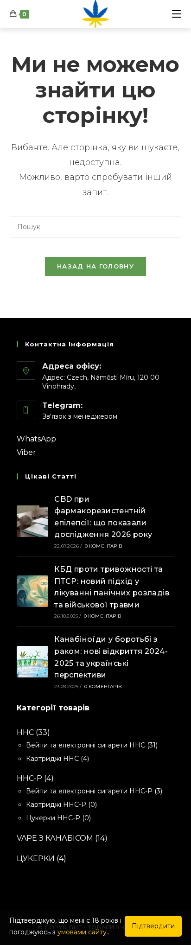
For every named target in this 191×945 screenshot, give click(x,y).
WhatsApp (36, 438)
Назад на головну (95, 266)
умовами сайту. (82, 932)
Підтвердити (153, 926)
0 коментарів (103, 546)
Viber (26, 452)
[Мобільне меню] (176, 14)
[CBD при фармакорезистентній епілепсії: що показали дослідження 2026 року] (32, 521)
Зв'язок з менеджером (79, 416)
